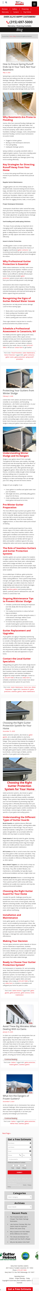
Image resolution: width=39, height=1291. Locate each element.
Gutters (13, 1062)
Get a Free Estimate (19, 1289)
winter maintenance (29, 691)
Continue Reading (11, 1059)
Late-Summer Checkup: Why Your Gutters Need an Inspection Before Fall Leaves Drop (20, 1226)
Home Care (27, 687)
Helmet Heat (14, 1123)
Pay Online (27, 12)
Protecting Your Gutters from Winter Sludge (18, 392)
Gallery (14, 9)
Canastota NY (25, 689)
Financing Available (24, 26)
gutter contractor (23, 250)
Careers (16, 12)
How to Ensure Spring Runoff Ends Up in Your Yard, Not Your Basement (19, 66)
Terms (24, 1185)
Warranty (5, 12)
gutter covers (10, 357)
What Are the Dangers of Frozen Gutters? (16, 1097)
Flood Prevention (16, 353)
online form (26, 678)
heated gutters (13, 1064)
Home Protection (9, 355)
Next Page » (6, 1133)
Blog (14, 36)
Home (10, 36)
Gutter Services (17, 990)
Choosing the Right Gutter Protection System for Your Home (17, 725)
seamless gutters (12, 589)
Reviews (5, 9)
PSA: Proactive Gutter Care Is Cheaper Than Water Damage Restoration (19, 1219)
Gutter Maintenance (29, 353)
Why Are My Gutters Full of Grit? (20, 1242)
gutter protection (19, 357)
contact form (19, 347)
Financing (25, 9)
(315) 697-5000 (21, 22)
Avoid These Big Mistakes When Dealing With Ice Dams (19, 1028)
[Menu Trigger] (34, 4)
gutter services (25, 993)
